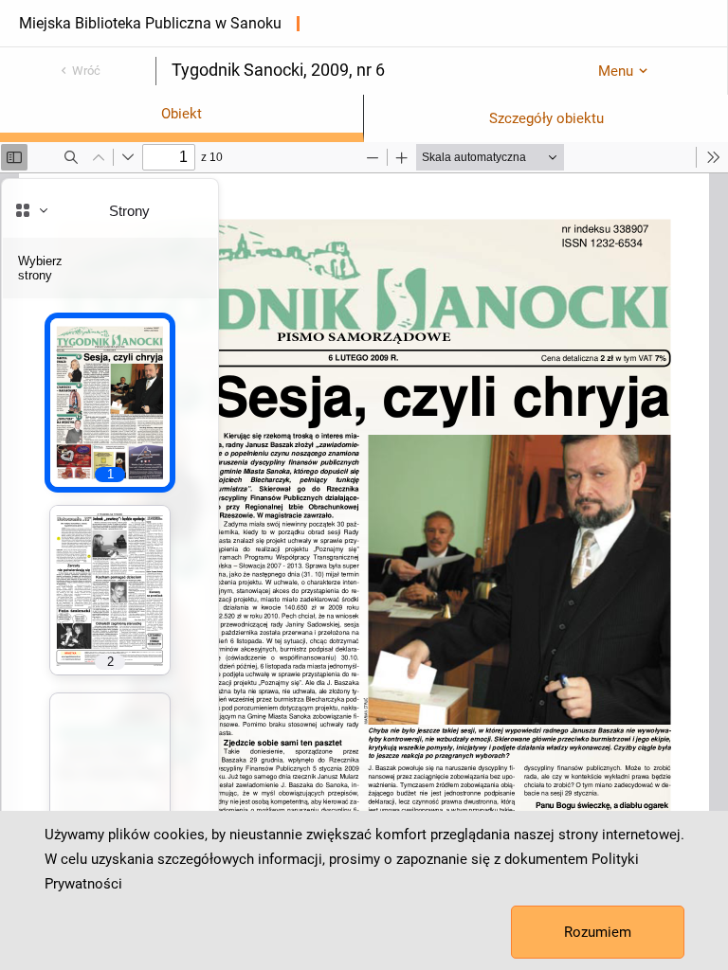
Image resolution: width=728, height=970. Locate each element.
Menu (615, 71)
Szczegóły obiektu (546, 118)
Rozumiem (597, 932)
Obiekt (181, 113)
